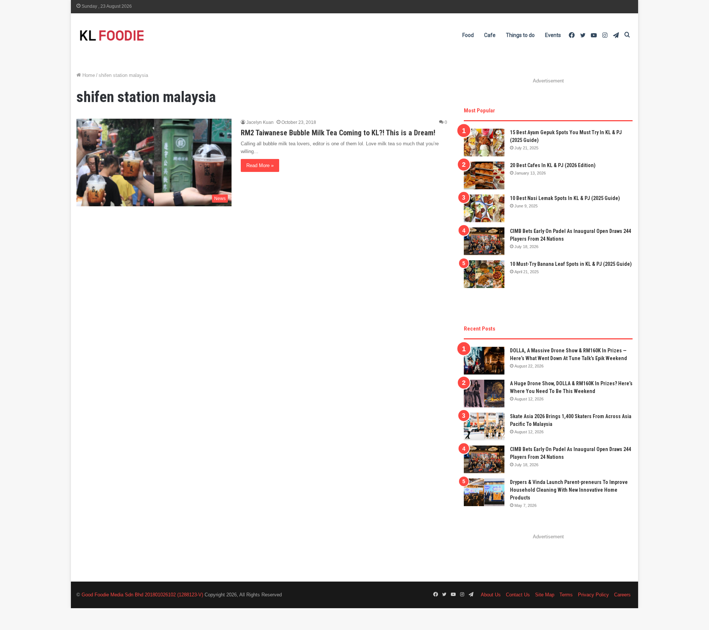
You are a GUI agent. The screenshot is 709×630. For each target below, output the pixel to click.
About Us (491, 594)
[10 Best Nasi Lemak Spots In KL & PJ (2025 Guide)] (484, 208)
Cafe (490, 35)
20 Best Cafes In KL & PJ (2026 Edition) (553, 165)
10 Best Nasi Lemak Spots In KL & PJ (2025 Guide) (565, 198)
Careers (622, 594)
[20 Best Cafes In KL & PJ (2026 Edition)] (484, 175)
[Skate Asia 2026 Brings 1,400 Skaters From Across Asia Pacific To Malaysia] (484, 426)
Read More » (260, 165)
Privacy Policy (593, 594)
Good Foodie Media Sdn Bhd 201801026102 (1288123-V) (142, 594)
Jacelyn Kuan (260, 122)
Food (468, 35)
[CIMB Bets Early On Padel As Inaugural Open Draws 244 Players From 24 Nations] (484, 241)
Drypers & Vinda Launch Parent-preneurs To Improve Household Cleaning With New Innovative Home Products (569, 490)
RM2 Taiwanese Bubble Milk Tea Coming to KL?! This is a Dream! (338, 132)
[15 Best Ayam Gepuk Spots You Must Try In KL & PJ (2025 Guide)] (484, 142)
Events (553, 35)
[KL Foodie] (141, 35)
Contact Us (518, 594)
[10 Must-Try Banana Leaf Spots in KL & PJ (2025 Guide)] (484, 274)
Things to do (520, 35)
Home (88, 75)
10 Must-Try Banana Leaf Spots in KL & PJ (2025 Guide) (571, 264)
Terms (566, 594)
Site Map (544, 594)
